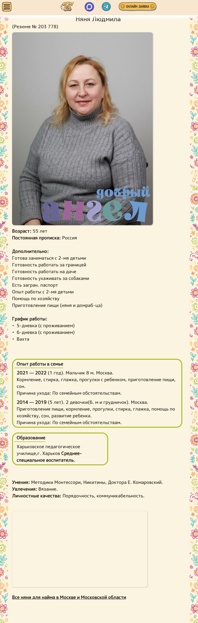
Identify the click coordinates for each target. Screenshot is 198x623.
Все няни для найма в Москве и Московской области (69, 597)
